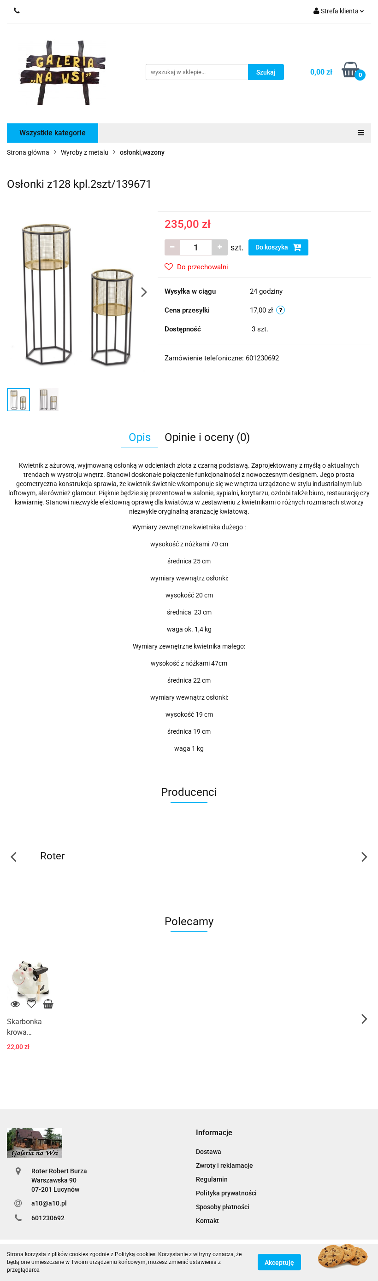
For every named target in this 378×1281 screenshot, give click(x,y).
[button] (214, 1133)
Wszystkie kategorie (52, 132)
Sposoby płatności (222, 1207)
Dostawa (208, 1151)
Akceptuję (279, 1262)
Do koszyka (272, 247)
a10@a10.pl (49, 1203)
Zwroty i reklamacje (224, 1165)
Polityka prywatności (226, 1193)
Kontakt (207, 1220)
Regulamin (212, 1179)
